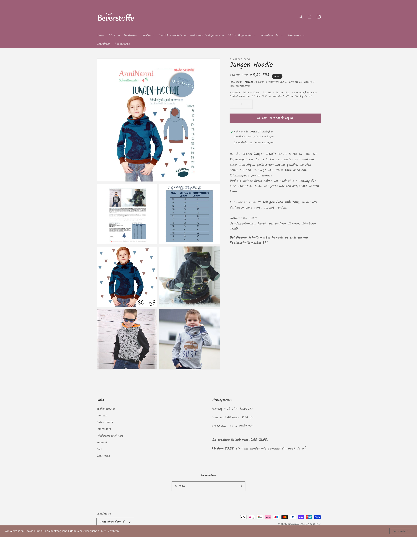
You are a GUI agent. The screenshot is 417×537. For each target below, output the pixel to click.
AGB (99, 449)
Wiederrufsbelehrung (110, 436)
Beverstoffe (293, 524)
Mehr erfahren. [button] (110, 531)
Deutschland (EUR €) (112, 522)
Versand (248, 82)
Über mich (103, 456)
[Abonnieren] (240, 486)
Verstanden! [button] (401, 531)
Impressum (104, 429)
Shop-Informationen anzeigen (253, 142)
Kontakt (102, 415)
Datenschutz (105, 422)
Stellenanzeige (106, 409)
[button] (114, 35)
